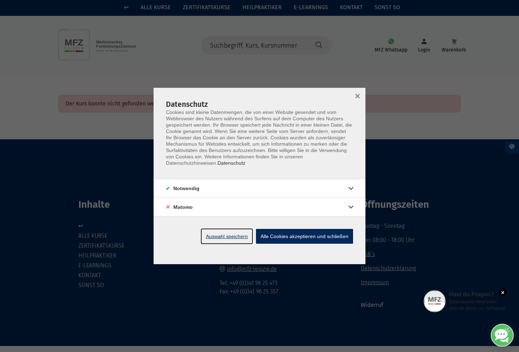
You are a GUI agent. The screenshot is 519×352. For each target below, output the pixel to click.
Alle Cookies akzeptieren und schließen (304, 236)
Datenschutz (231, 163)
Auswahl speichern (227, 236)
